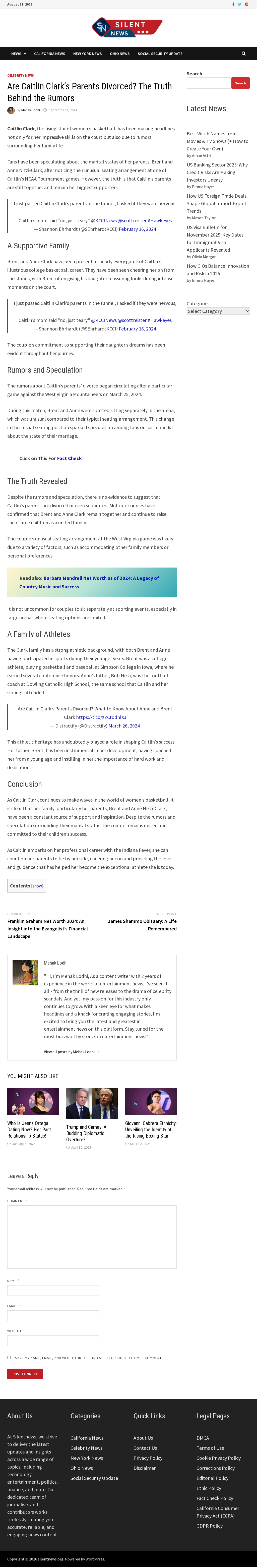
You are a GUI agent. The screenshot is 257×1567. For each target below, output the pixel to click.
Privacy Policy (148, 1458)
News (16, 53)
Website (14, 1331)
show (37, 886)
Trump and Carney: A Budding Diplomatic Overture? (86, 1133)
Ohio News (120, 53)
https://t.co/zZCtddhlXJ (101, 717)
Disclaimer (145, 1468)
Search (194, 73)
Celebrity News (20, 75)
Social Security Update (160, 53)
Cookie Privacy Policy (219, 1458)
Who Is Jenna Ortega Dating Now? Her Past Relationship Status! (29, 1129)
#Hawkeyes (160, 220)
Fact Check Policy (215, 1498)
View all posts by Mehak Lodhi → (71, 1051)
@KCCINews (104, 220)
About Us (143, 1438)
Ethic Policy (209, 1488)
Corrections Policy (216, 1468)
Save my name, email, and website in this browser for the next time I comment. (88, 1358)
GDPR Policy (210, 1526)
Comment (17, 1201)
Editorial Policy (212, 1478)
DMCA (203, 1438)
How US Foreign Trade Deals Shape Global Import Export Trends (217, 203)
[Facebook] (234, 4)
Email (13, 1306)
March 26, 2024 (124, 725)
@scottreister (132, 220)
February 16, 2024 (137, 229)
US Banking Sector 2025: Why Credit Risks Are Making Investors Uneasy (217, 172)
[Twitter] (240, 4)
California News (49, 53)
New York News (87, 53)
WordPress (95, 1558)
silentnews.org (50, 1558)
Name (13, 1280)
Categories (198, 303)
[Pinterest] (247, 4)
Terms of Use (210, 1448)
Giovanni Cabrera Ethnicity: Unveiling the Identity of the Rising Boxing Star (151, 1129)
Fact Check (69, 458)
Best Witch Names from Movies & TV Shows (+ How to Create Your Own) (217, 141)
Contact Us (145, 1448)
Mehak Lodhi (30, 110)
